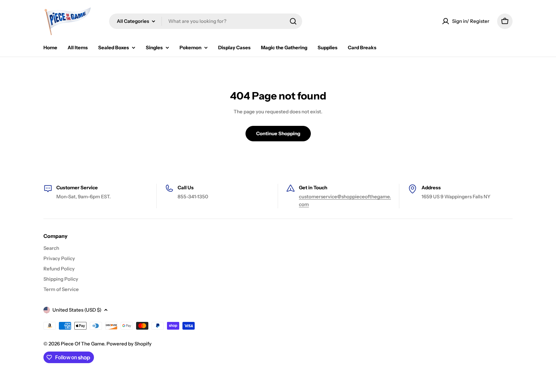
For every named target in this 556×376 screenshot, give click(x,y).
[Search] (293, 21)
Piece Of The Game (82, 344)
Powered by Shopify (129, 344)
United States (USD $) (76, 310)
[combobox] (205, 21)
